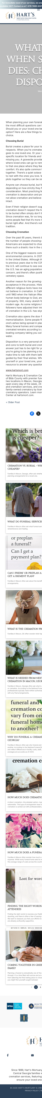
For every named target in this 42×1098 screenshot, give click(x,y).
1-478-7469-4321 (34, 6)
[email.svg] (32, 1056)
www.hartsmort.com (17, 370)
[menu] (38, 9)
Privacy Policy (32, 1091)
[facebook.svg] (7, 1056)
